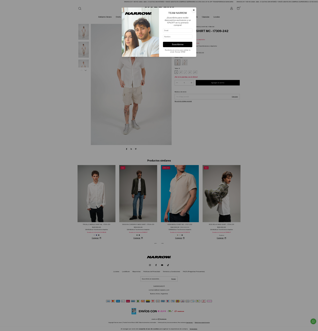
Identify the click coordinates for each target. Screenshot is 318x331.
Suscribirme (177, 44)
